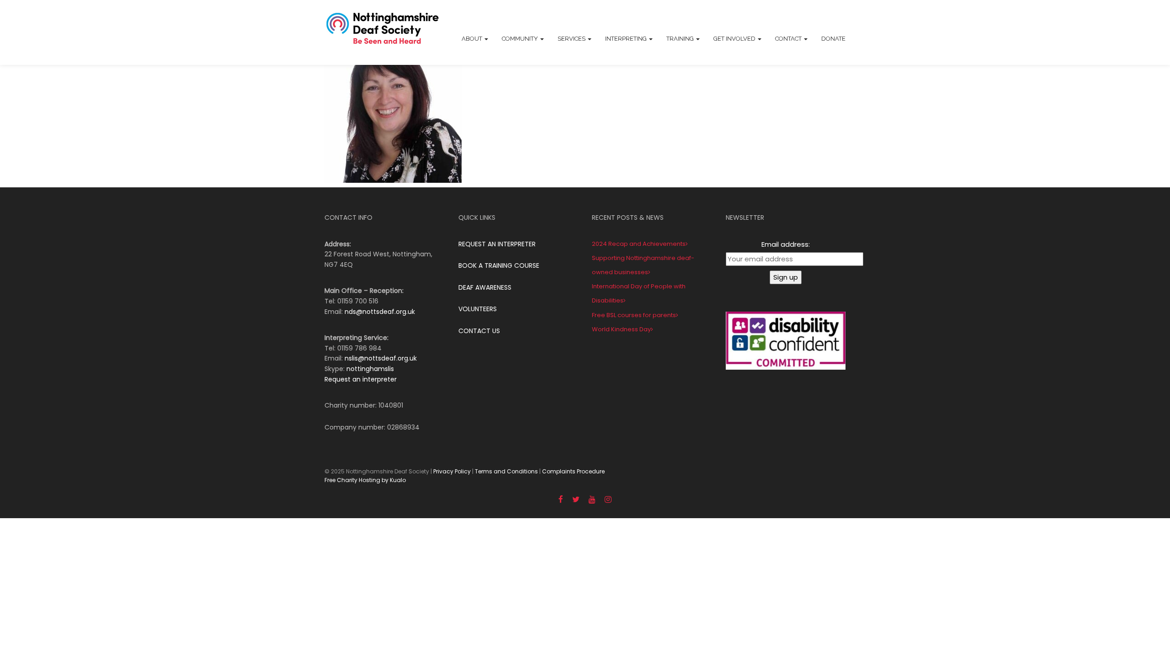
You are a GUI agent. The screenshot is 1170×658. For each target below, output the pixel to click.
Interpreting (626, 38)
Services (572, 38)
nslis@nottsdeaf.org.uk (381, 358)
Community (520, 38)
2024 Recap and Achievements (639, 243)
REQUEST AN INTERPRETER (497, 244)
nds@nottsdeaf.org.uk (380, 311)
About (473, 38)
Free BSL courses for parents (634, 315)
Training (680, 38)
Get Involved (735, 38)
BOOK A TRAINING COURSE (498, 265)
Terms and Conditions (506, 471)
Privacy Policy (452, 471)
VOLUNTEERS (477, 308)
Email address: (785, 244)
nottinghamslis (370, 368)
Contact (789, 38)
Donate (833, 38)
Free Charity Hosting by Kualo (365, 480)
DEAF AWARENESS (484, 287)
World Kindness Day (621, 329)
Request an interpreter (360, 379)
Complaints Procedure (573, 471)
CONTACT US (479, 330)
